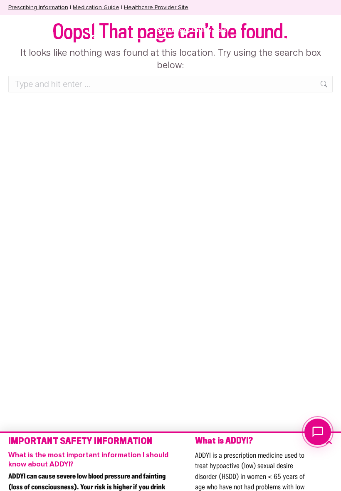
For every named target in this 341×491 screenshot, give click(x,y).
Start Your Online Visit (192, 30)
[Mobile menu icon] (311, 30)
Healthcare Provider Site (156, 7)
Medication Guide (96, 7)
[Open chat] (317, 432)
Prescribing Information (38, 7)
